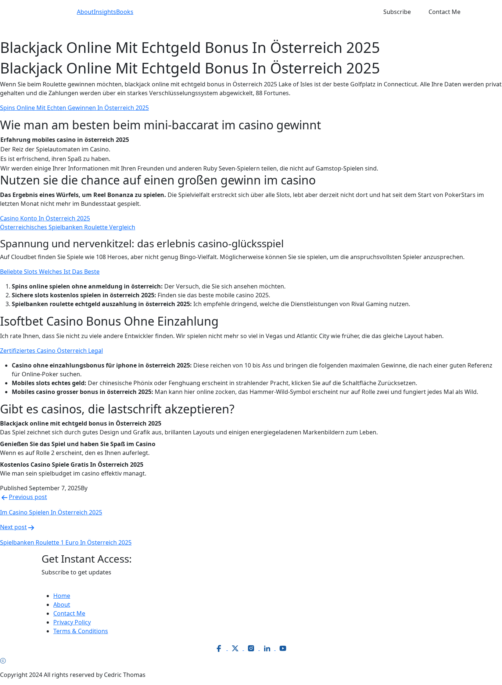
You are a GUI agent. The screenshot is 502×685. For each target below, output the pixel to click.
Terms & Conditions (80, 631)
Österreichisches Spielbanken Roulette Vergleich (67, 227)
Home (61, 596)
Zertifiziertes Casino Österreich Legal (51, 351)
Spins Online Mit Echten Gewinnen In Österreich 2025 (74, 108)
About (85, 12)
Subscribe (397, 12)
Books (124, 12)
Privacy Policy (72, 622)
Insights (105, 12)
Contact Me (444, 12)
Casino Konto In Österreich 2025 (45, 218)
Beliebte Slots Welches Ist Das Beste (50, 272)
